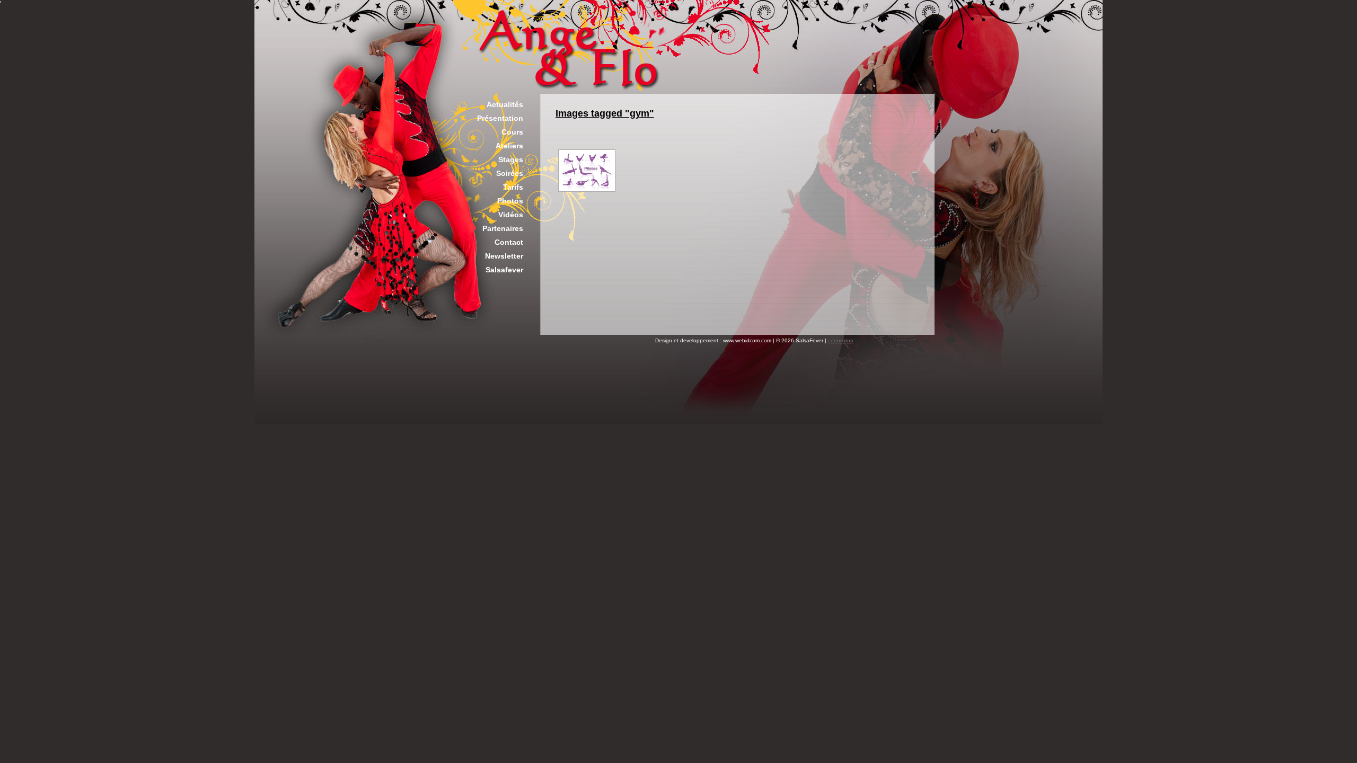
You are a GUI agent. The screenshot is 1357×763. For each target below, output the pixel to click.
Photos (510, 201)
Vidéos (510, 214)
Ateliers (509, 145)
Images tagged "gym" (605, 113)
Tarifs (513, 187)
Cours (512, 132)
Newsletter (504, 256)
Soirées (509, 173)
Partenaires (502, 228)
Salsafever (504, 269)
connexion (840, 340)
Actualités (505, 104)
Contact (509, 242)
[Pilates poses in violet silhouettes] (587, 170)
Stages (510, 159)
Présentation (500, 118)
